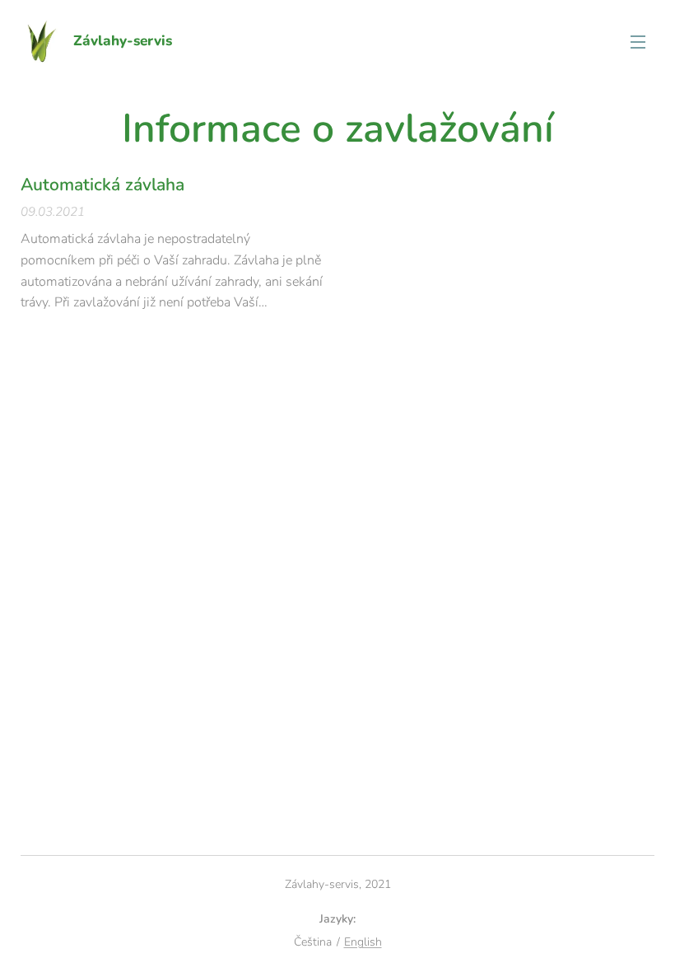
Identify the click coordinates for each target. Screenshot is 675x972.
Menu (637, 41)
